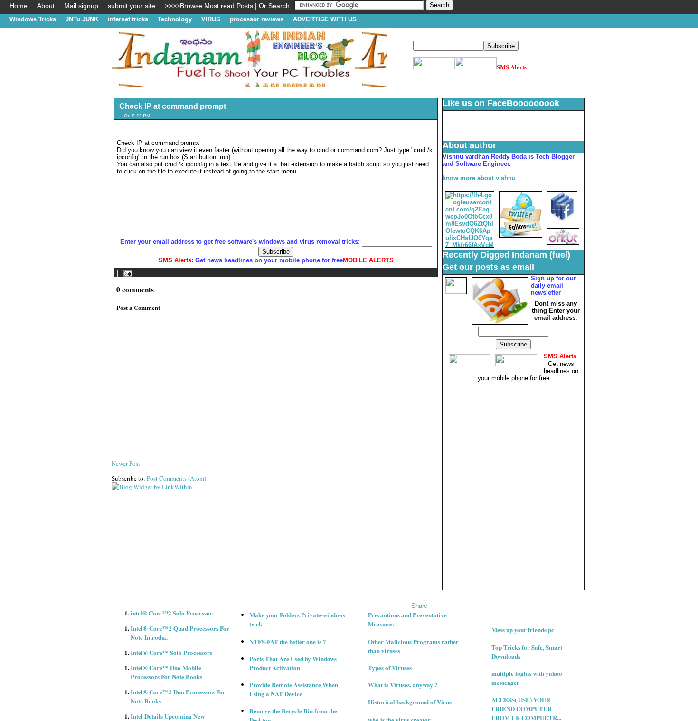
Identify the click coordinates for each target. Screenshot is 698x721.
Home (18, 6)
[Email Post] (126, 273)
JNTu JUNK (82, 19)
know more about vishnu (479, 178)
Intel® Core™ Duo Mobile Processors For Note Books (166, 672)
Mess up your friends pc (522, 629)
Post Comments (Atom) (176, 478)
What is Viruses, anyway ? (403, 684)
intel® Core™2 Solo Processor (172, 612)
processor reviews (256, 19)
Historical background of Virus (410, 701)
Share (419, 605)
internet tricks (128, 19)
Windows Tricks (32, 19)
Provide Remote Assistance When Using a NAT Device (293, 689)
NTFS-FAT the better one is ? (287, 641)
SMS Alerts (512, 66)
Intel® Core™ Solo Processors (171, 652)
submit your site (131, 6)
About (46, 6)
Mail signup (81, 6)
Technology (175, 19)
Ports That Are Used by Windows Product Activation (293, 663)
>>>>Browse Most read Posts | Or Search (227, 6)
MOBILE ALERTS (368, 260)
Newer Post (126, 463)
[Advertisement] (284, 90)
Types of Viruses (390, 667)
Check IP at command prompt (172, 106)
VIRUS (210, 19)
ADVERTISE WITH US (325, 19)
